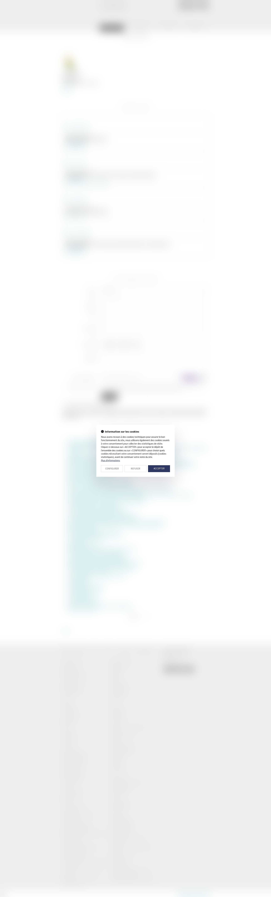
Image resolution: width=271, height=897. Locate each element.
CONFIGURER (112, 468)
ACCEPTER (159, 468)
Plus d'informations (110, 460)
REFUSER (135, 468)
